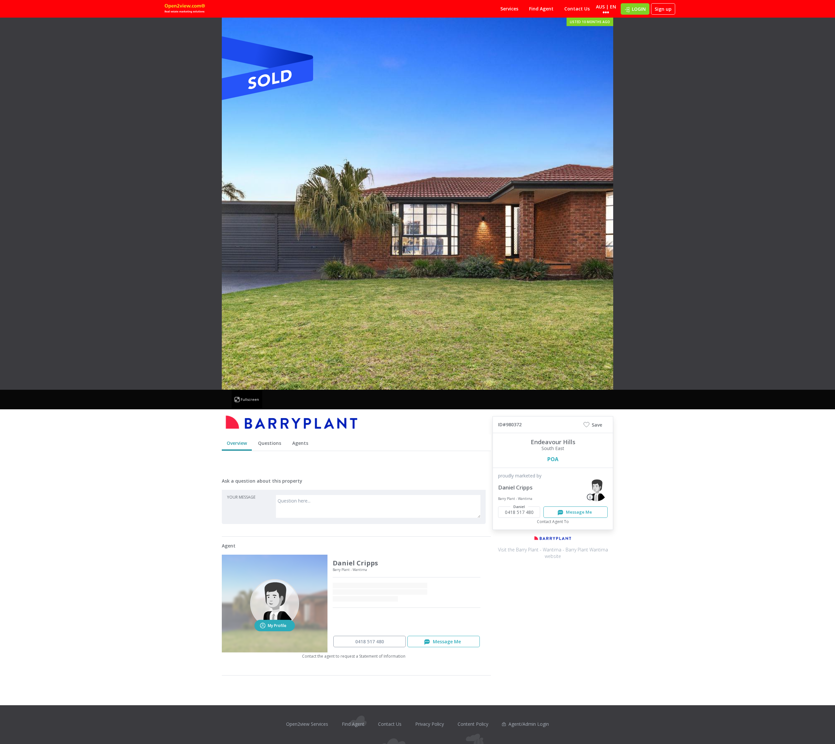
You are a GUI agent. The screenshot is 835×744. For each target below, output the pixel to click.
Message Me (578, 512)
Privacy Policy (429, 724)
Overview (237, 443)
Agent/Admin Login (529, 724)
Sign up (663, 9)
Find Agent (541, 9)
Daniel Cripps (515, 487)
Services (509, 9)
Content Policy (473, 724)
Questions (269, 443)
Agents (300, 443)
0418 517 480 (369, 641)
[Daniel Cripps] (597, 489)
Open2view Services (307, 724)
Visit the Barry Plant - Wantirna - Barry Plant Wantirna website (553, 552)
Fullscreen (250, 399)
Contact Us (577, 9)
